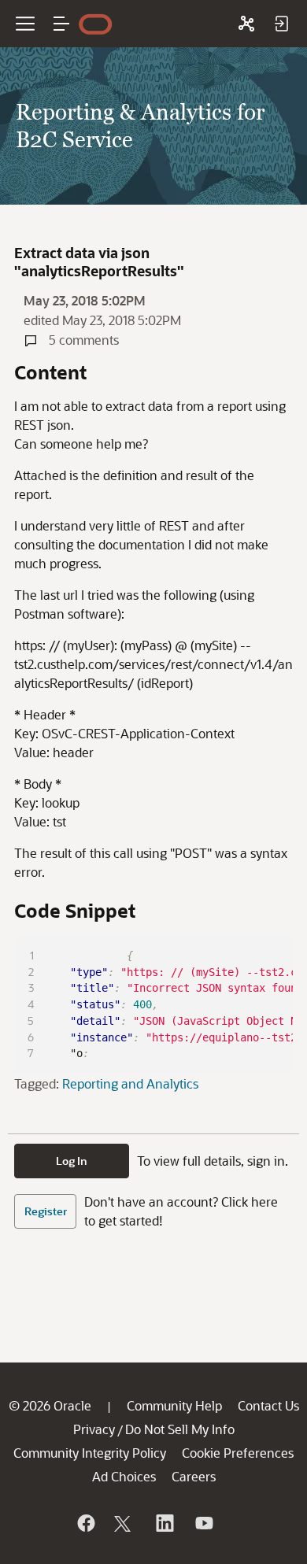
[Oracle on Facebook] (85, 1523)
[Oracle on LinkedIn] (164, 1523)
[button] (61, 23)
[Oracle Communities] (246, 23)
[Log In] (281, 23)
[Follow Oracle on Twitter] (124, 1523)
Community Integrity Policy (89, 1452)
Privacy (94, 1429)
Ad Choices (124, 1476)
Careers (194, 1476)
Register (45, 1211)
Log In (71, 1160)
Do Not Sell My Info (180, 1429)
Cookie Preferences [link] (238, 1452)
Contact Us (268, 1405)
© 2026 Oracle (50, 1405)
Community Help (174, 1405)
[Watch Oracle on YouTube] (203, 1523)
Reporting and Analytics (130, 1083)
